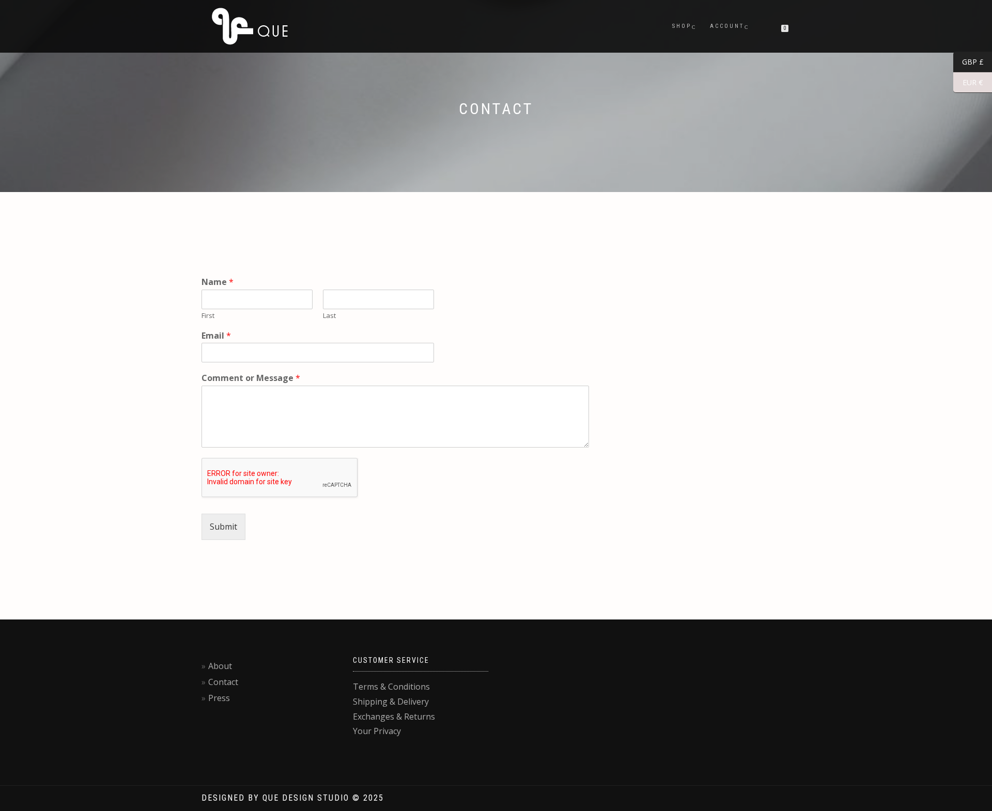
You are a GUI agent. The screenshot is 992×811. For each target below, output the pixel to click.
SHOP (681, 26)
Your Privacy (377, 731)
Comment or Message (251, 378)
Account (727, 26)
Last (329, 315)
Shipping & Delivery (391, 701)
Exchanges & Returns (394, 716)
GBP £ (968, 62)
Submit (223, 526)
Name (218, 282)
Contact (223, 682)
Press (219, 698)
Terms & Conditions (391, 686)
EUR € (968, 82)
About (220, 666)
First (208, 315)
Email (216, 335)
